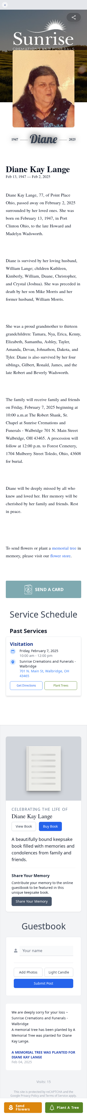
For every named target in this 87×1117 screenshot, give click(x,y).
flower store (60, 555)
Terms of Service (56, 1096)
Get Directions (26, 685)
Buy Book (50, 826)
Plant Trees (60, 685)
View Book (24, 826)
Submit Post (43, 983)
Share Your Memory (32, 901)
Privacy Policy (30, 1096)
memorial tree (64, 548)
